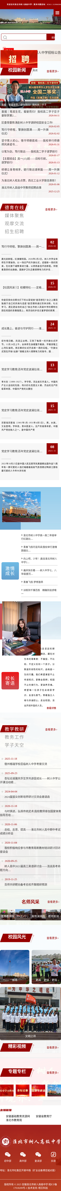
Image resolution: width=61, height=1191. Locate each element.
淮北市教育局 (14, 1120)
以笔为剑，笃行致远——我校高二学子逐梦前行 (29, 151)
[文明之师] (30, 1039)
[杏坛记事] (7, 1090)
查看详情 (51, 708)
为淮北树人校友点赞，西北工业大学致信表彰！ (29, 180)
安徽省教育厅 (44, 1116)
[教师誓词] (53, 919)
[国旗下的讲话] (22, 1090)
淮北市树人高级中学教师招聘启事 (21, 187)
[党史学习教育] (54, 1090)
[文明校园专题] (38, 1090)
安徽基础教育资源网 (18, 1116)
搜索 (54, 37)
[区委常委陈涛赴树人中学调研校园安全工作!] (30, 93)
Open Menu (57, 12)
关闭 (49, 55)
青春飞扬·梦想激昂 (33, 582)
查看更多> (53, 71)
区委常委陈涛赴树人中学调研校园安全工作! (27, 122)
